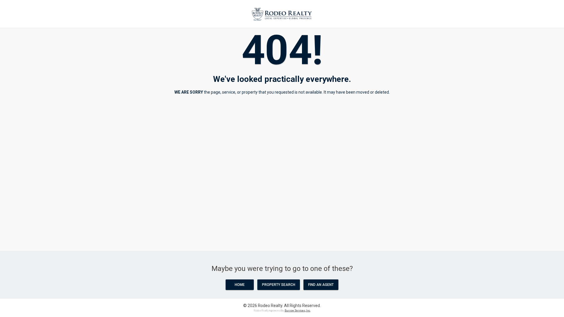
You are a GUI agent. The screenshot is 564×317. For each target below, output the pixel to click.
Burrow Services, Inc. (297, 310)
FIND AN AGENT (321, 285)
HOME (240, 285)
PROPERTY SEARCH (278, 285)
